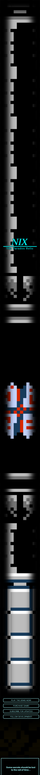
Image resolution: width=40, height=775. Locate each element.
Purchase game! (21, 706)
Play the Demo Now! (21, 700)
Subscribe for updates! (21, 711)
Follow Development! (21, 717)
